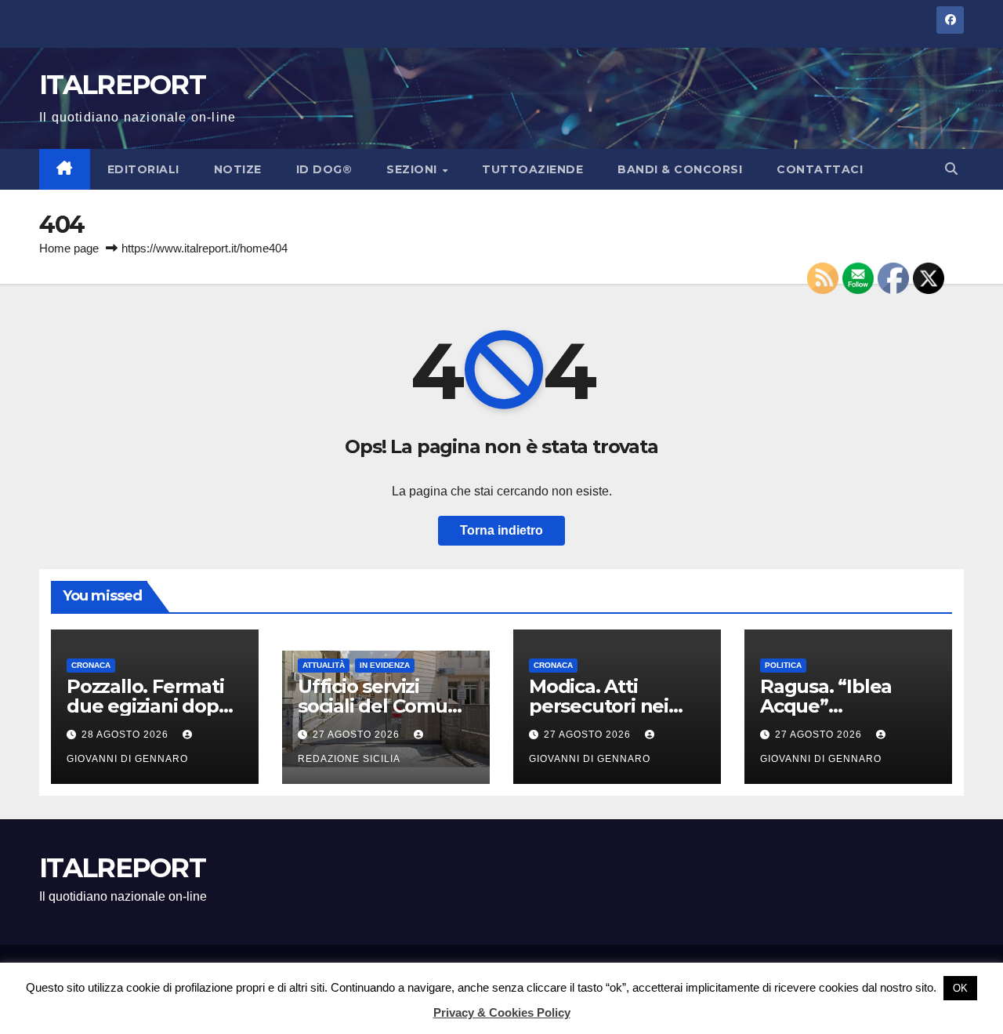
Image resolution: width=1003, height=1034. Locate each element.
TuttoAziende (532, 169)
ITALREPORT (122, 84)
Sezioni (413, 169)
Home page (69, 248)
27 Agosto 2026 (358, 734)
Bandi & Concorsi (679, 169)
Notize (238, 169)
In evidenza (385, 665)
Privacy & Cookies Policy (501, 1012)
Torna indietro (501, 530)
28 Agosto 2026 (126, 734)
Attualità (323, 665)
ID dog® (324, 169)
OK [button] (960, 988)
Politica (783, 665)
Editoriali (143, 169)
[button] (951, 169)
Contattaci (820, 169)
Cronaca (90, 665)
